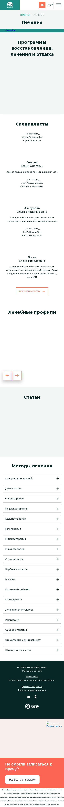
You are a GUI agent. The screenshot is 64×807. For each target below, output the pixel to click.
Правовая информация (32, 687)
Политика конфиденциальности (32, 690)
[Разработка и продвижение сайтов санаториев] (32, 708)
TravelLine (10, 30)
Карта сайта (32, 676)
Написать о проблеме (22, 779)
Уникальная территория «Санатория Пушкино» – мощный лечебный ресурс (31, 435)
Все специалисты (29, 291)
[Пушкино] (10, 5)
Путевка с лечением (25, 97)
